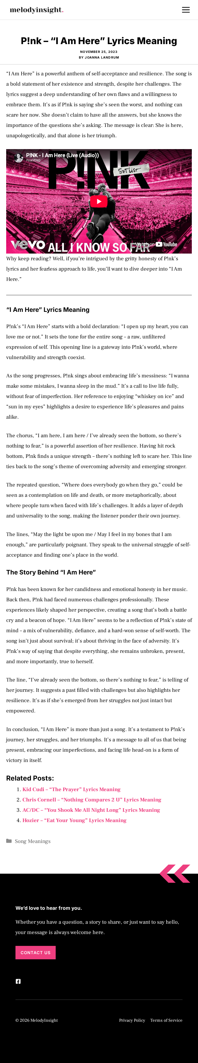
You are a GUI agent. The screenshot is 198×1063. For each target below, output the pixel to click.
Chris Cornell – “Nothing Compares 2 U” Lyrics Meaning (91, 799)
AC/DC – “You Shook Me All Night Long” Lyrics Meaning (91, 810)
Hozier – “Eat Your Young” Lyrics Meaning (74, 820)
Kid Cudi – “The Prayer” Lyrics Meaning (71, 789)
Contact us (36, 952)
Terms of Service (166, 1020)
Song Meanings (33, 841)
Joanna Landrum (102, 57)
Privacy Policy (132, 1020)
